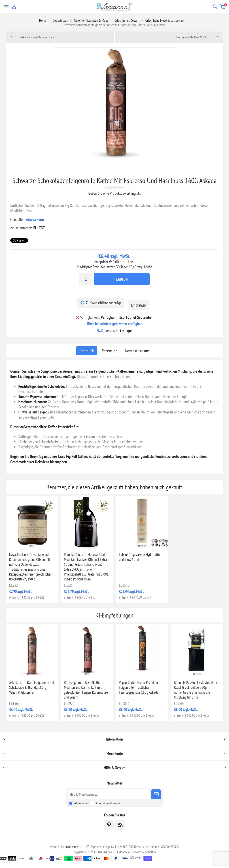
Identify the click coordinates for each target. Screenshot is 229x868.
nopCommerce (73, 847)
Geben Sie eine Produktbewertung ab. (114, 193)
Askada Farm (35, 219)
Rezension (109, 351)
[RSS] (120, 825)
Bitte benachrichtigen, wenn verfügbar (114, 323)
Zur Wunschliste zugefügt (103, 302)
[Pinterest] (109, 825)
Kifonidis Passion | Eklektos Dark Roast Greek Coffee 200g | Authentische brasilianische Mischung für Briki (195, 690)
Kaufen (122, 279)
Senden (156, 794)
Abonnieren (81, 803)
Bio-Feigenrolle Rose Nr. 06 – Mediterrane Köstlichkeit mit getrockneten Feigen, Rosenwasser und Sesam (86, 690)
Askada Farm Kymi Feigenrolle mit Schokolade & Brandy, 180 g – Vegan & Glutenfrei (31, 687)
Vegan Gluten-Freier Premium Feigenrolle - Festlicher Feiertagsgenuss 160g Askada (138, 687)
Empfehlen (138, 305)
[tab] (86, 350)
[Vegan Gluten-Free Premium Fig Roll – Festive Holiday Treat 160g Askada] (142, 650)
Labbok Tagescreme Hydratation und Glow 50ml (140, 557)
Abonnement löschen (109, 803)
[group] (32, 522)
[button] (31, 546)
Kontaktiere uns (137, 351)
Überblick (86, 351)
